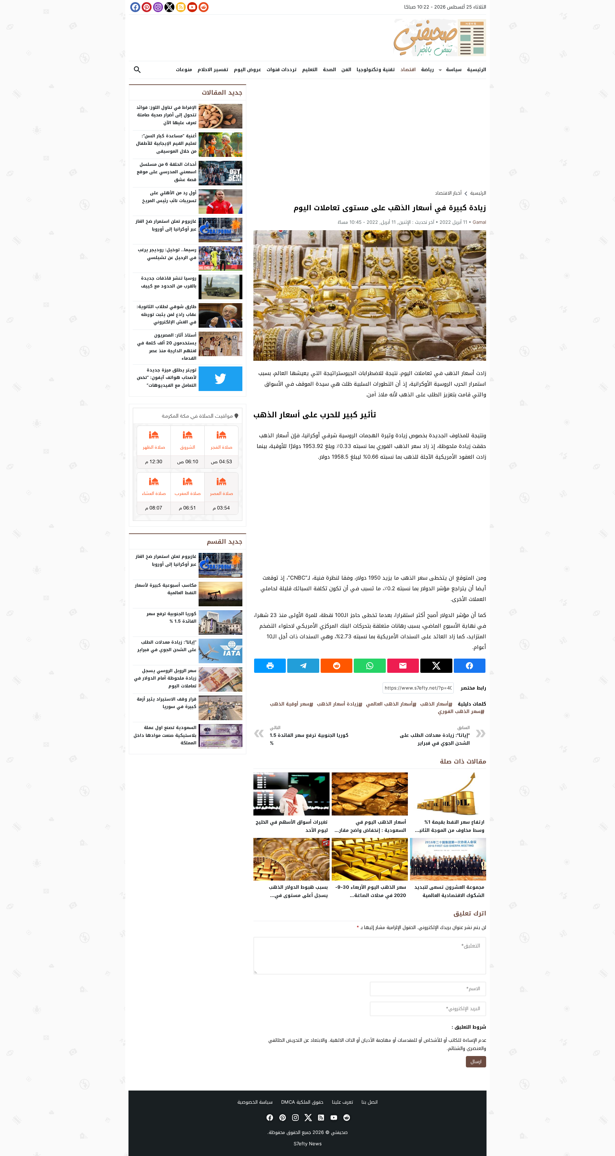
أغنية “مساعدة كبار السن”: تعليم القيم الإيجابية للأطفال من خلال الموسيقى (166, 143)
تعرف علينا (342, 1102)
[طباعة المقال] (270, 665)
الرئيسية (476, 69)
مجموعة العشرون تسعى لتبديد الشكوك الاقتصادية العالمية (449, 891)
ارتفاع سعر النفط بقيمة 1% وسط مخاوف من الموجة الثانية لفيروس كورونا (450, 830)
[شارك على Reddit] (336, 665)
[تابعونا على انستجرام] (157, 7)
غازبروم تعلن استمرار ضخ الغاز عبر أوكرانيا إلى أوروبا (166, 225)
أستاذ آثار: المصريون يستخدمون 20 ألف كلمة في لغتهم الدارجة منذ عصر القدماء (166, 346)
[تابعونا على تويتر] (168, 7)
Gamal (479, 222)
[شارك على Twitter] (436, 665)
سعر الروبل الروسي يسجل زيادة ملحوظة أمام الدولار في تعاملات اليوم (165, 678)
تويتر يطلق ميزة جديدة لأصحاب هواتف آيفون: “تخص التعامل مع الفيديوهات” (166, 377)
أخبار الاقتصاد (448, 193)
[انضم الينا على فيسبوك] (134, 7)
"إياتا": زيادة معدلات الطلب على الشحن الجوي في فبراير (435, 735)
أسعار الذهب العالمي (389, 704)
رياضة (427, 69)
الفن (346, 69)
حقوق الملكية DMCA (302, 1102)
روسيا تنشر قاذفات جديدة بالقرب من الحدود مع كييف (168, 282)
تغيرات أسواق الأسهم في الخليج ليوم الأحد (292, 826)
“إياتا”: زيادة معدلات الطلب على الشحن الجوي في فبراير (166, 646)
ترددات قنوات (282, 69)
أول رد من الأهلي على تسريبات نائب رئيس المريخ (169, 197)
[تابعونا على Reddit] (203, 7)
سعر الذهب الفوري (459, 712)
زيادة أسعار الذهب (337, 704)
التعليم (309, 69)
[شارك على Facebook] (470, 665)
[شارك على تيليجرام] (303, 665)
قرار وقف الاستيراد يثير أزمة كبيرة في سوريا (166, 703)
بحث (137, 70)
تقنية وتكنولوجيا (376, 69)
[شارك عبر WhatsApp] (370, 665)
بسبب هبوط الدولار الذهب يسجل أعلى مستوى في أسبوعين (298, 895)
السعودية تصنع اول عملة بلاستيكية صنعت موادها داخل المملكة (164, 735)
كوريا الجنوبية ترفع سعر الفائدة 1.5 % (309, 735)
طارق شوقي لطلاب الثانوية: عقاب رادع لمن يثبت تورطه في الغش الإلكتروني (166, 314)
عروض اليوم (247, 69)
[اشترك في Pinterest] (146, 7)
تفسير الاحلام (213, 69)
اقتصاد (408, 69)
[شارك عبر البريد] (403, 665)
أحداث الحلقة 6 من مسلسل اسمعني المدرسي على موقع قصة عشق (166, 172)
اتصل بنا (370, 1102)
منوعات (184, 69)
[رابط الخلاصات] (180, 7)
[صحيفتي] (307, 37)
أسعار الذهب (434, 704)
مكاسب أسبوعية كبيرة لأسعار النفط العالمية (165, 589)
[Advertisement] (369, 134)
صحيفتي (339, 1132)
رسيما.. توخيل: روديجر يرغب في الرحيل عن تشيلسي (167, 254)
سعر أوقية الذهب (289, 704)
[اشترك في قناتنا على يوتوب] (191, 7)
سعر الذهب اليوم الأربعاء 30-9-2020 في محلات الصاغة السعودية (370, 895)
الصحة (329, 69)
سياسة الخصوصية (255, 1102)
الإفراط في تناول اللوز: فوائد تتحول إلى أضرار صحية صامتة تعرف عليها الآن (166, 115)
